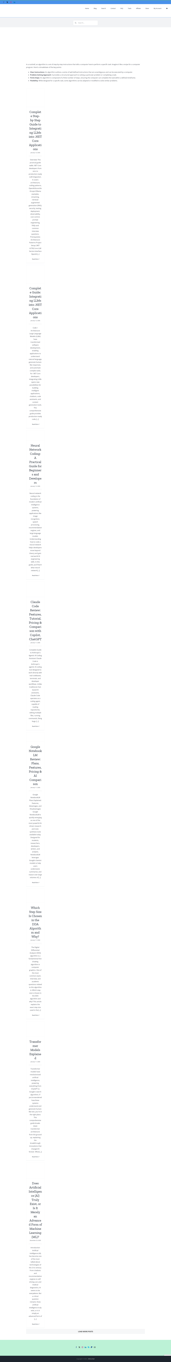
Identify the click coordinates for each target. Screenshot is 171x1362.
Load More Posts (85, 1331)
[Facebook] (76, 1347)
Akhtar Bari (91, 1359)
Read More (35, 259)
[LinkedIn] (85, 1347)
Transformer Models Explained (35, 1050)
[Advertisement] (85, 42)
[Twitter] (79, 1347)
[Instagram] (82, 1347)
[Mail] (94, 1347)
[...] (38, 254)
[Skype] (88, 1347)
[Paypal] (91, 1347)
